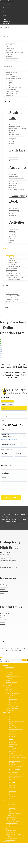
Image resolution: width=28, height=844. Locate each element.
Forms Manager (4, 585)
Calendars (2, 624)
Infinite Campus (4, 591)
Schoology (2, 589)
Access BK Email (4, 587)
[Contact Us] (3, 641)
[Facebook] (3, 633)
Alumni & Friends (4, 620)
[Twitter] (3, 639)
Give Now (2, 622)
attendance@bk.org (11, 560)
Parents (2, 617)
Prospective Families (5, 613)
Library (2, 593)
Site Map (12, 650)
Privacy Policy (18, 650)
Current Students (4, 615)
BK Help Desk (3, 595)
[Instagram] (3, 637)
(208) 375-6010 (8, 558)
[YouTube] (3, 635)
